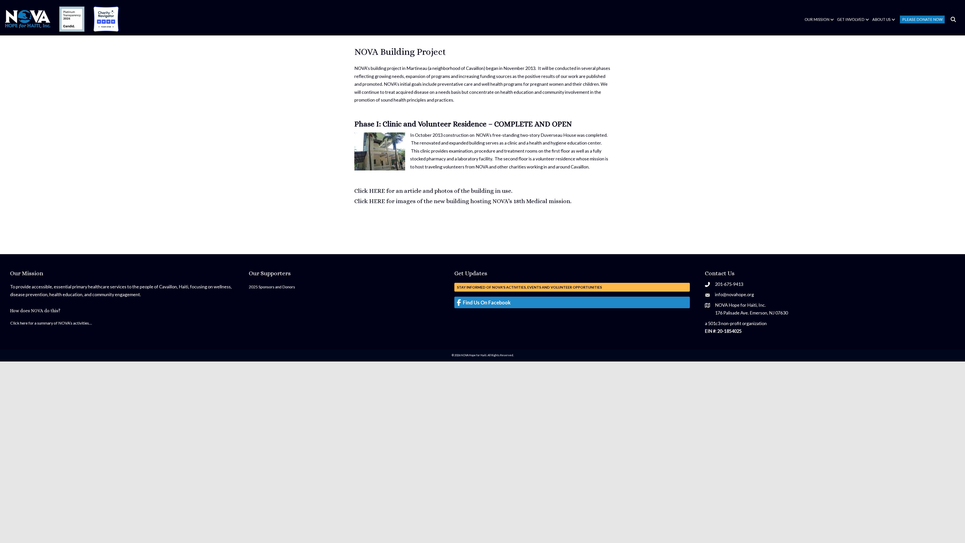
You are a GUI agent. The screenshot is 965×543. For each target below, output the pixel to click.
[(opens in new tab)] (71, 18)
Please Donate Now (922, 19)
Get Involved (850, 19)
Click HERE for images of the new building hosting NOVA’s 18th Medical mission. (462, 201)
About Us (881, 19)
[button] (832, 19)
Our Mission (817, 19)
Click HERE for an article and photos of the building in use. (433, 190)
